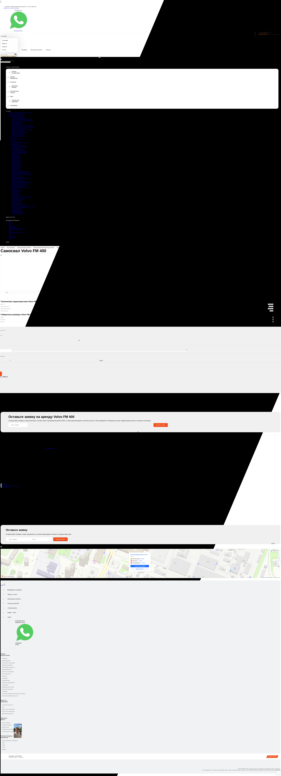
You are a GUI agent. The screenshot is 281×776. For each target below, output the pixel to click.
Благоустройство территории (9, 731)
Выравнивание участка (17, 211)
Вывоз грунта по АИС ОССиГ (16, 114)
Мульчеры (4, 691)
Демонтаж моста (16, 168)
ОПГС (10, 231)
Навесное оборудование (8, 682)
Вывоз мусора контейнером (19, 117)
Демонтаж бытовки (16, 162)
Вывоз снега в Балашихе (18, 139)
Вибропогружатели (7, 669)
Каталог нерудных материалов (10, 740)
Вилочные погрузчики (7, 689)
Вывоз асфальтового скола (18, 123)
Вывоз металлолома (17, 121)
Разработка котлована (17, 190)
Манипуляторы (6, 680)
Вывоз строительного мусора (16, 116)
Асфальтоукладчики (7, 665)
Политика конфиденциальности (10, 695)
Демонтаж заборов (16, 164)
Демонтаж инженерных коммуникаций (21, 174)
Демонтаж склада (16, 158)
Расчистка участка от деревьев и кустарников (23, 206)
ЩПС (10, 238)
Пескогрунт (12, 233)
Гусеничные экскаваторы (8, 662)
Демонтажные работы (14, 144)
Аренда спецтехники (12, 67)
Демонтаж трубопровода (18, 177)
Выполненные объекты (14, 599)
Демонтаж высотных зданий (19, 145)
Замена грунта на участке (18, 198)
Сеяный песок (12, 237)
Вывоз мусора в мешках (18, 131)
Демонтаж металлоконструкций (20, 183)
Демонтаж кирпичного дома (19, 152)
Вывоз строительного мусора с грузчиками (22, 127)
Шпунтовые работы (17, 214)
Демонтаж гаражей (16, 157)
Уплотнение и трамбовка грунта (20, 207)
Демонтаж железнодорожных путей (21, 173)
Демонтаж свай (15, 169)
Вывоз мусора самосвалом (18, 135)
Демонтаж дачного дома (18, 149)
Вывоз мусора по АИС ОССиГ (16, 115)
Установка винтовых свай (18, 212)
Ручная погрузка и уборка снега (20, 142)
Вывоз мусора (10, 217)
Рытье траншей (15, 191)
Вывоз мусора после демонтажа (20, 128)
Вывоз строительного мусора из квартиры (22, 125)
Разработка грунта (16, 194)
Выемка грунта (15, 195)
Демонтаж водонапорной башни (20, 185)
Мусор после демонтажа (8, 711)
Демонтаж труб (15, 175)
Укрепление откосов (17, 208)
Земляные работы (13, 189)
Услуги (8, 111)
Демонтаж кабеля (16, 166)
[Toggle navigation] (4, 584)
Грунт (10, 221)
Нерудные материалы (12, 220)
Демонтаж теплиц (16, 160)
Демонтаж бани (16, 154)
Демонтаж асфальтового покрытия (20, 171)
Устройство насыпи (17, 210)
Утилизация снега (16, 141)
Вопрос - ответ (12, 612)
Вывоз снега (12, 137)
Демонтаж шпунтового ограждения (20, 178)
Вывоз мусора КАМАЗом (18, 136)
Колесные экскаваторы (8, 671)
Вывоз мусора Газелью (17, 133)
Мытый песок (12, 227)
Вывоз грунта (15, 193)
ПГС (10, 235)
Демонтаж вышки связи (18, 186)
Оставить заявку (60, 539)
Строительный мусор (7, 704)
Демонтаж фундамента (17, 179)
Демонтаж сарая (16, 156)
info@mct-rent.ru (20, 622)
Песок (10, 224)
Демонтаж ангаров (16, 161)
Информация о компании (14, 590)
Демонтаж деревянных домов (19, 150)
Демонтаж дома (16, 148)
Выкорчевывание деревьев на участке (21, 196)
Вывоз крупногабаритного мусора (20, 132)
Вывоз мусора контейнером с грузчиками (22, 119)
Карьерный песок (13, 225)
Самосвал (4, 658)
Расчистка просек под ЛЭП (18, 204)
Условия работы (12, 608)
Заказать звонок (272, 756)
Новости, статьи (12, 594)
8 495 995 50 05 (20, 621)
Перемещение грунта (17, 203)
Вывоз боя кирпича (16, 124)
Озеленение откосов (17, 200)
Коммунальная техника (8, 687)
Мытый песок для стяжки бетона (17, 228)
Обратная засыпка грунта (18, 199)
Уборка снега (12, 140)
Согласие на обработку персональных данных (14, 693)
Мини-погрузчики (6, 673)
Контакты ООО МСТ (13, 603)
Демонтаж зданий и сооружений (20, 146)
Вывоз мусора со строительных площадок (22, 120)
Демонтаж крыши (16, 165)
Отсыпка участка (16, 202)
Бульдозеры (5, 684)
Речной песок (12, 236)
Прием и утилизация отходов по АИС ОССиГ (20, 112)
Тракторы (4, 676)
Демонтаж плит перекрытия (19, 181)
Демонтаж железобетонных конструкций (22, 182)
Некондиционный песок (15, 229)
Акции (9, 617)
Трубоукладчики (6, 660)
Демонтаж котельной (17, 170)
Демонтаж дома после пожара (19, 153)
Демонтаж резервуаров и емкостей (20, 187)
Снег (3, 707)
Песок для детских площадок (16, 232)
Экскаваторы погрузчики (8, 667)
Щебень (11, 223)
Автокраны (5, 678)
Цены (7, 242)
